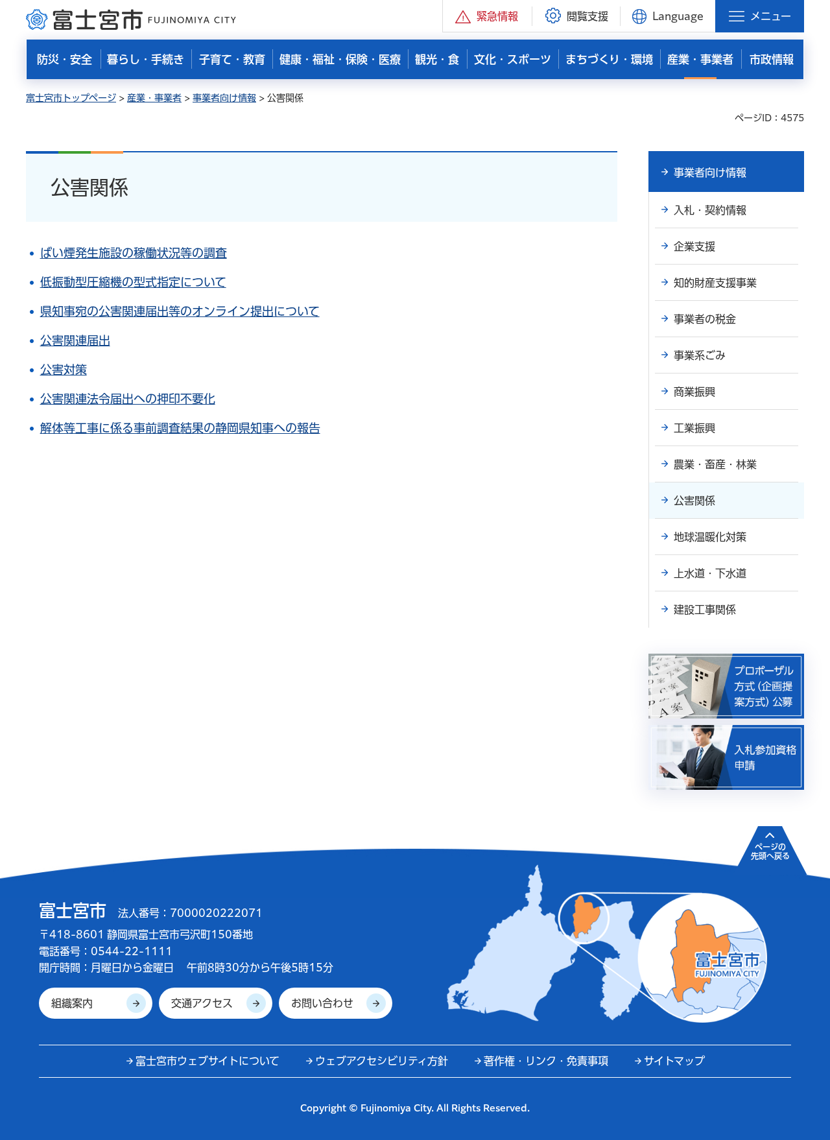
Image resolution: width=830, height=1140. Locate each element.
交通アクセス (202, 1003)
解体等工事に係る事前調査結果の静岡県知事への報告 (180, 428)
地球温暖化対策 (710, 537)
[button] (487, 16)
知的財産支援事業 (715, 283)
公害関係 (694, 500)
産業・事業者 (154, 97)
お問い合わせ (322, 1003)
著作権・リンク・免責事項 (546, 1061)
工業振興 (694, 428)
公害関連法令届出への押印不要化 (127, 399)
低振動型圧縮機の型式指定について (133, 282)
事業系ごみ (700, 355)
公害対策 (63, 369)
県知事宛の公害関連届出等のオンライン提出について (180, 311)
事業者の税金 (705, 319)
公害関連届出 (75, 340)
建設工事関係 (705, 609)
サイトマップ (674, 1061)
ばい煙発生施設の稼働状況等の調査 (133, 253)
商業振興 (694, 391)
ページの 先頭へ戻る (770, 851)
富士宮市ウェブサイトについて (207, 1061)
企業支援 (694, 246)
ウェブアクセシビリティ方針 (381, 1061)
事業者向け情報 (224, 97)
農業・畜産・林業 (715, 464)
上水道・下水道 (710, 573)
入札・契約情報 (710, 210)
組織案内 (72, 1003)
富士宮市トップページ (71, 97)
